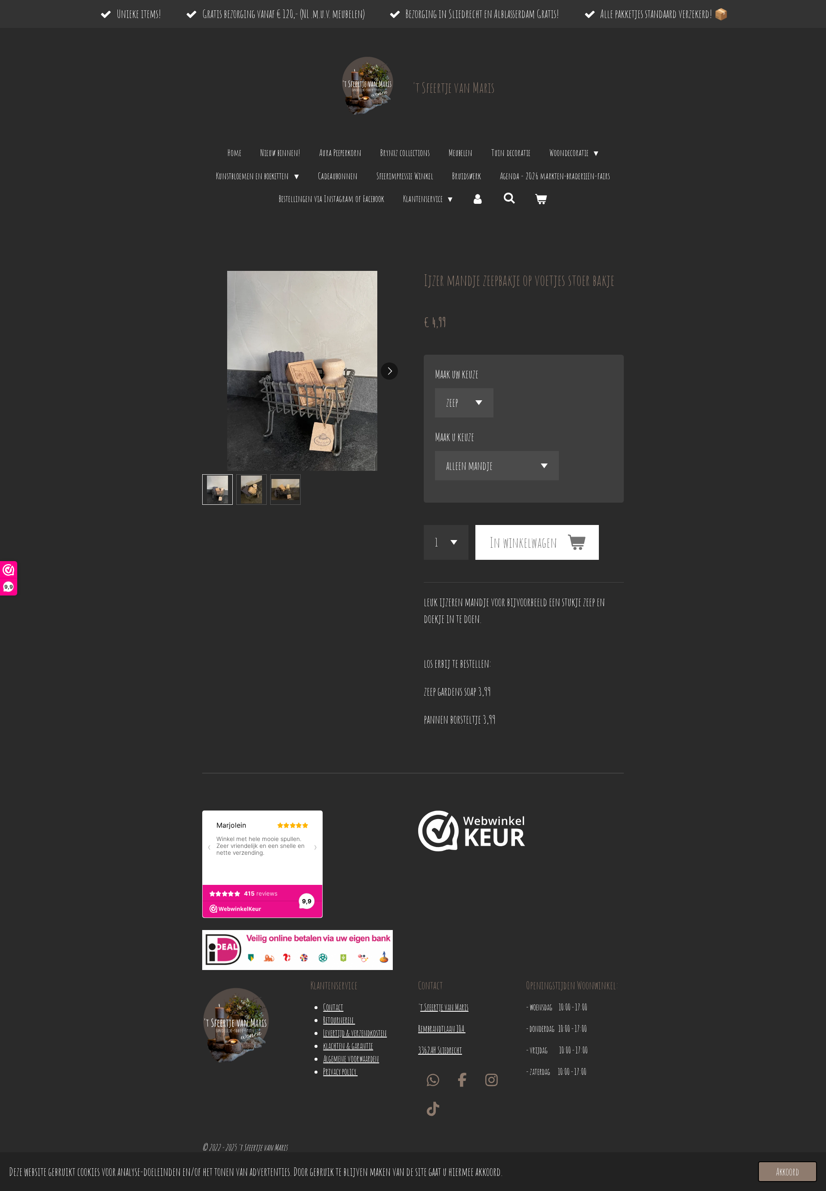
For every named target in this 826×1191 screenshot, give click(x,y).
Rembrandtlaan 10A (441, 1028)
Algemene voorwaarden (351, 1058)
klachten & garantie (348, 1046)
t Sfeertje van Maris (444, 1007)
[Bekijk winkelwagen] (541, 199)
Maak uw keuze (456, 374)
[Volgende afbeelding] (389, 371)
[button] (217, 489)
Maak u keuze (454, 437)
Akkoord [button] (787, 1171)
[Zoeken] (509, 198)
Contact (333, 1007)
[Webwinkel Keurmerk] (471, 832)
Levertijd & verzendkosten (355, 1033)
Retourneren (339, 1020)
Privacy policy (340, 1071)
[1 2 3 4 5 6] (446, 542)
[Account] (477, 199)
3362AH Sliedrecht (440, 1050)
